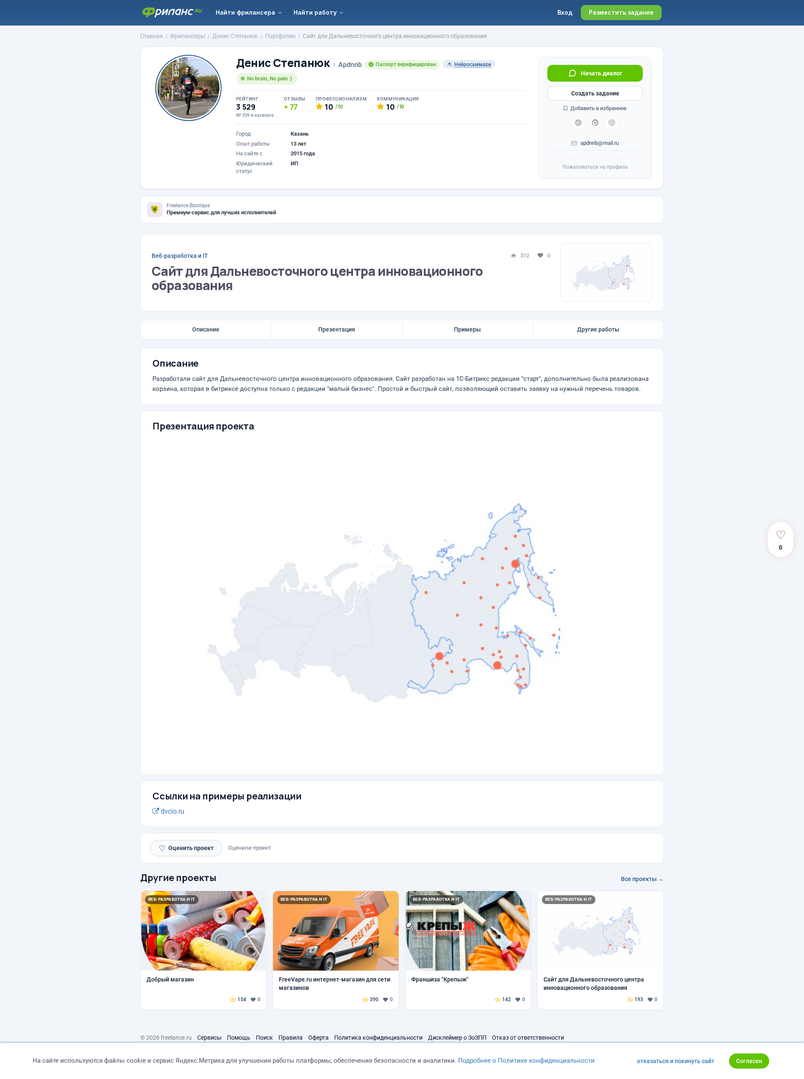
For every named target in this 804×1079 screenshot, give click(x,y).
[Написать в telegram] (578, 123)
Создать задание (595, 93)
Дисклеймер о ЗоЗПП (457, 1037)
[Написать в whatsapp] (612, 123)
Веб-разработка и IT (180, 255)
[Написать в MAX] (595, 123)
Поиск (264, 1037)
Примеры (467, 329)
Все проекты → (642, 879)
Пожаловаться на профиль (595, 167)
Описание (205, 329)
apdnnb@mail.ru (599, 143)
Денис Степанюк (283, 63)
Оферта (318, 1037)
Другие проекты (178, 877)
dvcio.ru (171, 811)
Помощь (238, 1037)
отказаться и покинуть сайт (675, 1061)
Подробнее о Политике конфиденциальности (526, 1060)
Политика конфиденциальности (378, 1037)
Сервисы (209, 1037)
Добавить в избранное (597, 108)
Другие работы (598, 329)
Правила (290, 1037)
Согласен (749, 1061)
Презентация (336, 329)
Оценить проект (186, 848)
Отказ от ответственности (528, 1037)
